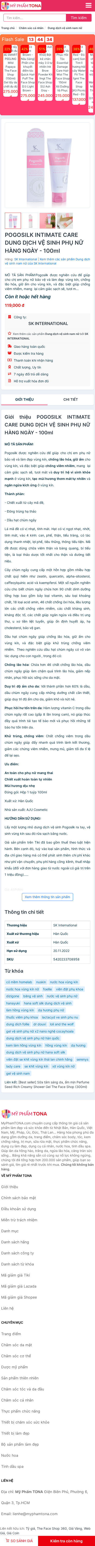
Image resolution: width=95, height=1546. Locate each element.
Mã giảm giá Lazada (18, 1286)
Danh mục (10, 1231)
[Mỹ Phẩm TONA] (24, 1113)
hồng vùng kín (56, 1045)
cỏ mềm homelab (19, 982)
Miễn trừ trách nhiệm (19, 1220)
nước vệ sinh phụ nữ (62, 996)
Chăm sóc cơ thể (16, 1356)
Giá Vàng (75, 1528)
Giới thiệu (24, 399)
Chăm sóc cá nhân (31, 28)
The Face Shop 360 (52, 1528)
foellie (47, 989)
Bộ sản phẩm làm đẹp (20, 1444)
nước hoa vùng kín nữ (22, 989)
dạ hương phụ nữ (51, 1010)
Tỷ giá (30, 1528)
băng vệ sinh (33, 996)
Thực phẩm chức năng (20, 1411)
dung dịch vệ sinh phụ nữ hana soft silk (35, 1052)
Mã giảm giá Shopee (19, 1297)
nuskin (41, 982)
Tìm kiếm (79, 17)
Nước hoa (9, 1455)
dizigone (12, 996)
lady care (13, 1066)
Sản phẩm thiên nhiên (20, 1378)
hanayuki (13, 1003)
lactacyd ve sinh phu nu (60, 1017)
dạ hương (78, 1045)
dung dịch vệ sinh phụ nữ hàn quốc (32, 1038)
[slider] (13, 221)
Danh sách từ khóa (17, 1264)
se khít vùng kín (36, 1066)
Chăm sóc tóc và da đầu (22, 1389)
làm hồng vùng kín (20, 1010)
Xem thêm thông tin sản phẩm (47, 897)
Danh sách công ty (17, 1253)
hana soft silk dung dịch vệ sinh (47, 1003)
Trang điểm (11, 1333)
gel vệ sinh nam (18, 1073)
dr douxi (39, 1024)
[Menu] (89, 5)
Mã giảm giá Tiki (15, 1275)
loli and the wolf (62, 1024)
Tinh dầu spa (12, 1466)
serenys (82, 1059)
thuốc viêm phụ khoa (22, 1017)
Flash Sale (13, 39)
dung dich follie (17, 1024)
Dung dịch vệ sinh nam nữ (65, 28)
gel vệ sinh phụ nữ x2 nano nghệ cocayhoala (40, 1031)
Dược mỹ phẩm (14, 1367)
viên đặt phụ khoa (69, 989)
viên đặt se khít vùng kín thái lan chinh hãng (39, 1059)
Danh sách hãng (15, 1242)
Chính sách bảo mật (18, 1197)
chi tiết (70, 399)
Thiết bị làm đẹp (15, 1433)
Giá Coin (13, 1533)
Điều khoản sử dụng (18, 1209)
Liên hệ (7, 1308)
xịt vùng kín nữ (63, 1066)
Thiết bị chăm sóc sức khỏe (25, 1422)
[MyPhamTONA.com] (29, 5)
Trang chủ (8, 28)
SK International (25, 259)
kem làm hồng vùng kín (23, 1045)
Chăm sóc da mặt (16, 1345)
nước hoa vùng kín (64, 982)
